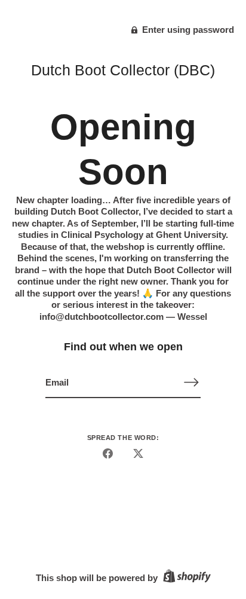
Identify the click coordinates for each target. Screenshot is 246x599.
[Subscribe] (191, 382)
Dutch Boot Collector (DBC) (123, 70)
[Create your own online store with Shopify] (185, 578)
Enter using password (187, 30)
